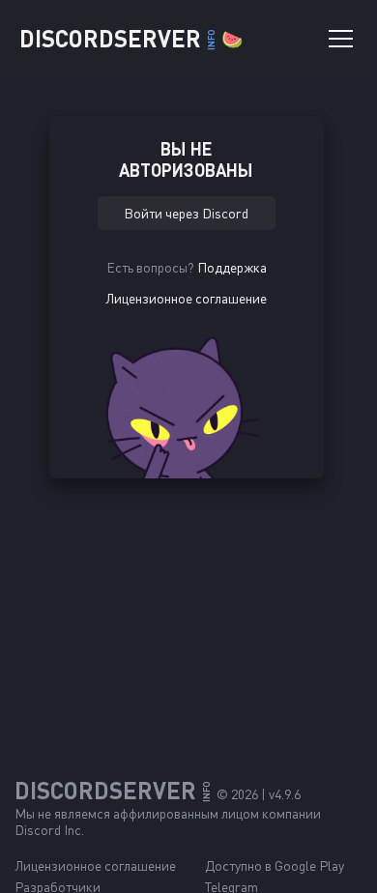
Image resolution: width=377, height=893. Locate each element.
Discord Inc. (49, 829)
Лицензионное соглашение (186, 298)
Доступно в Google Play (274, 865)
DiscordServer (131, 38)
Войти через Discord (186, 213)
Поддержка (232, 267)
